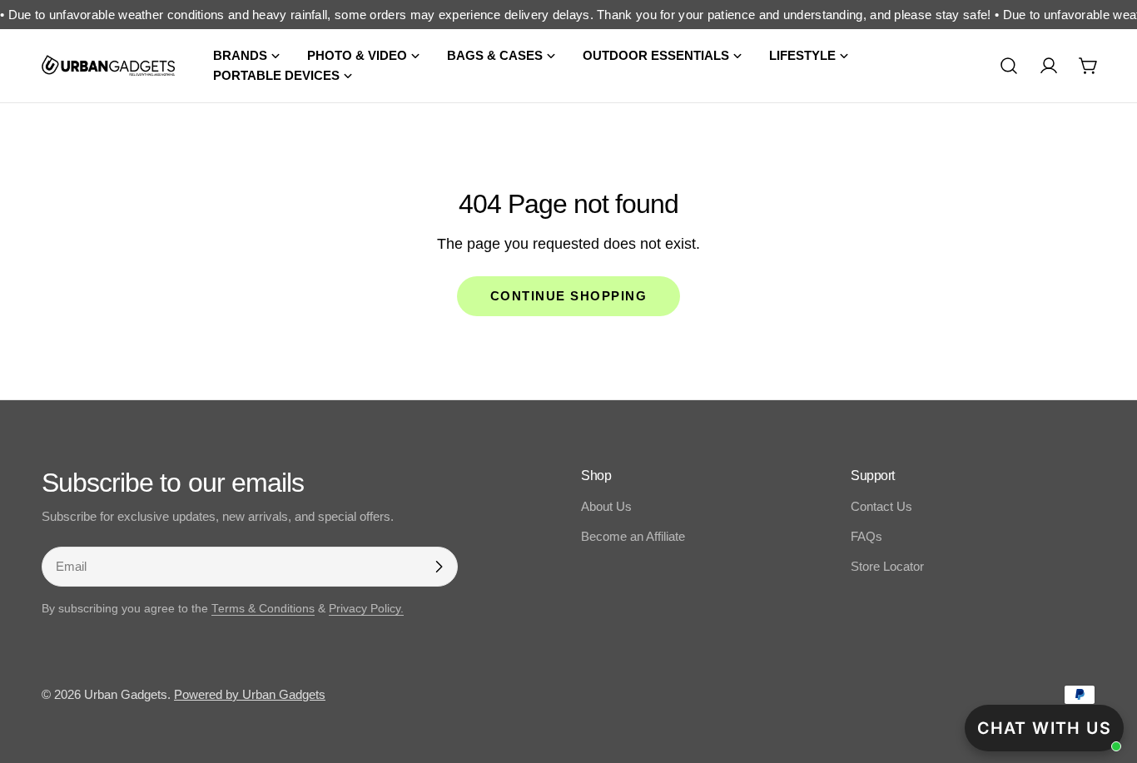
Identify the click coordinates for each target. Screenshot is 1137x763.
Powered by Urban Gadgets (249, 694)
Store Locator (887, 566)
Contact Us (881, 506)
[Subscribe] (438, 566)
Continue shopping (569, 296)
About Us (606, 506)
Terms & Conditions (263, 608)
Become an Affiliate (633, 536)
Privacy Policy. (366, 608)
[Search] (1008, 65)
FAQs (866, 536)
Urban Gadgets (125, 694)
